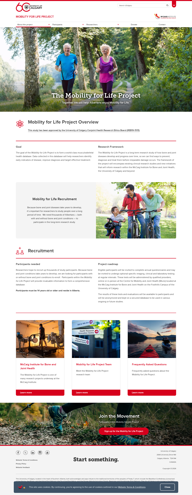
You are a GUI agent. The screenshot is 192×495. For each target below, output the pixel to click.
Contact (162, 24)
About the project (24, 24)
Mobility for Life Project (35, 17)
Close (167, 487)
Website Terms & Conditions (131, 487)
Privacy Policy (21, 463)
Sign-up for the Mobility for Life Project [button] (123, 431)
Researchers (92, 24)
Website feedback (23, 467)
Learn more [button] (26, 392)
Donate (134, 24)
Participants (57, 24)
